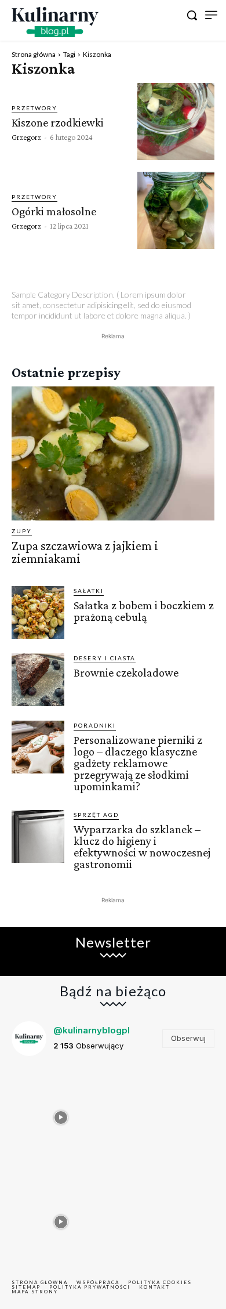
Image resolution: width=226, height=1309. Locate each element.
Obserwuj (188, 1038)
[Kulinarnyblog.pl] (55, 22)
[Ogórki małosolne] (175, 210)
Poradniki (95, 725)
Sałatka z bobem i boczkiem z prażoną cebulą (144, 611)
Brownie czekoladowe (126, 672)
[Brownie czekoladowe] (38, 679)
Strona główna (34, 54)
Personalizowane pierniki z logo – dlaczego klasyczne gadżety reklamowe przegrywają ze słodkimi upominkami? (138, 763)
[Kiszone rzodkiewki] (175, 121)
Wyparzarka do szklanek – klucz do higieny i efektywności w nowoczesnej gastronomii (142, 846)
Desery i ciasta (105, 657)
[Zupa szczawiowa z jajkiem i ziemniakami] (113, 453)
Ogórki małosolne (54, 211)
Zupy (22, 530)
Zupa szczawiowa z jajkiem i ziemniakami (85, 552)
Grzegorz (26, 137)
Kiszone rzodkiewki (58, 122)
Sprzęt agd (96, 814)
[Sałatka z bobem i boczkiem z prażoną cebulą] (38, 612)
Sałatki (89, 590)
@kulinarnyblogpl (91, 1030)
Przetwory (34, 107)
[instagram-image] (61, 1114)
